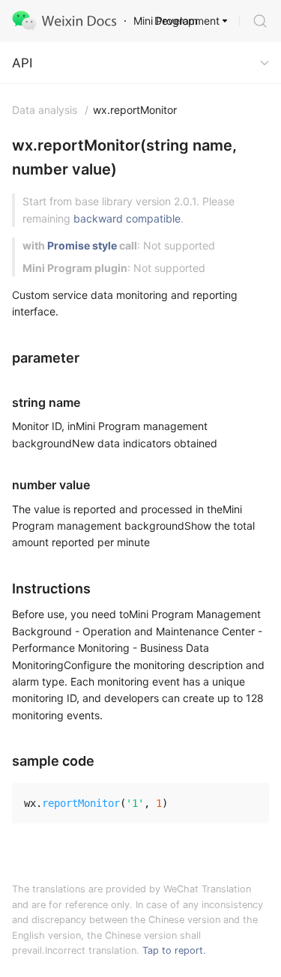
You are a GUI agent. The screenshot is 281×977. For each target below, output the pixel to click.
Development (187, 20)
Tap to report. (174, 950)
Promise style (82, 245)
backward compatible (127, 218)
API (22, 62)
